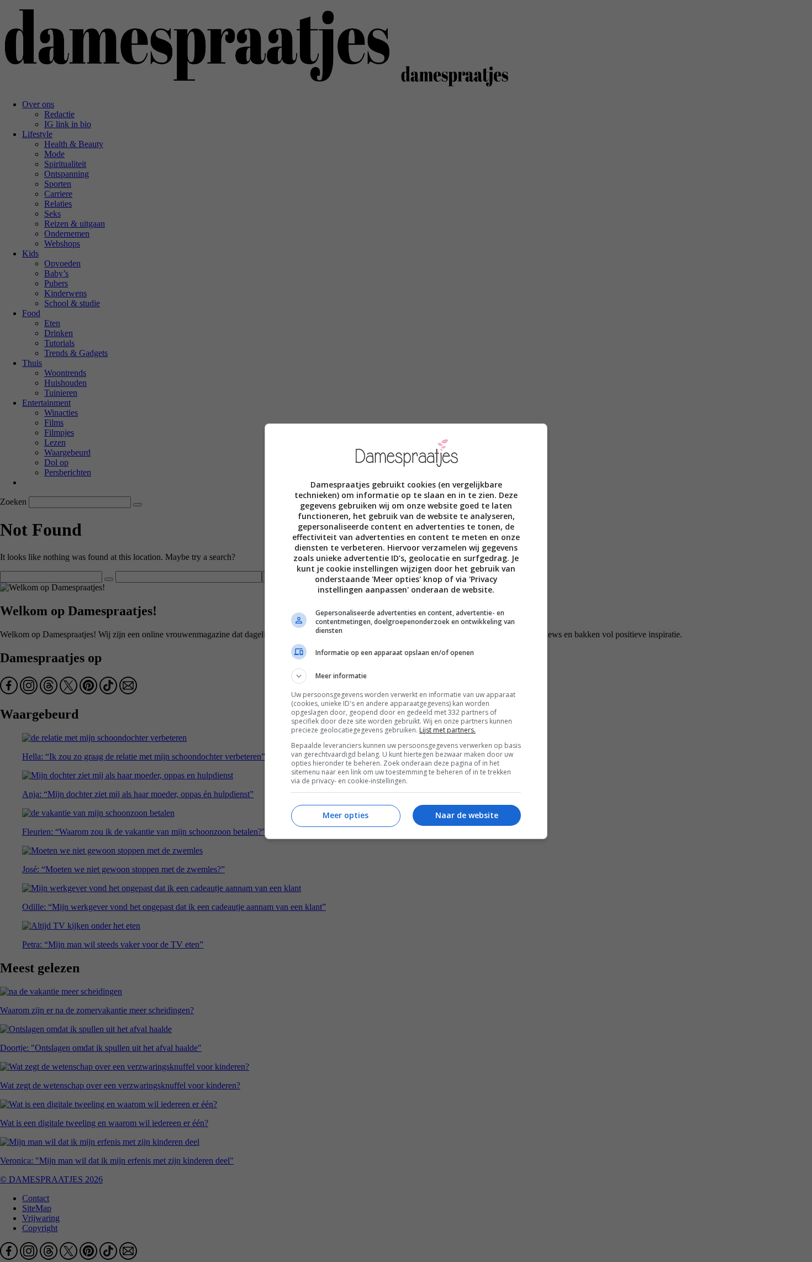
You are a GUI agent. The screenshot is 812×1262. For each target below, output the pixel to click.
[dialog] (406, 631)
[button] (406, 676)
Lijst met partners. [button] (447, 730)
